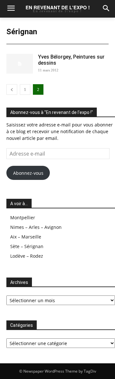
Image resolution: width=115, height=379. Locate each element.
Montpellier (22, 217)
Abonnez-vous (28, 173)
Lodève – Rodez (26, 256)
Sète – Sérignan (26, 246)
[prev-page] (11, 89)
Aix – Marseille (25, 237)
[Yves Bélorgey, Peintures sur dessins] (19, 64)
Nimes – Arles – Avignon (36, 227)
